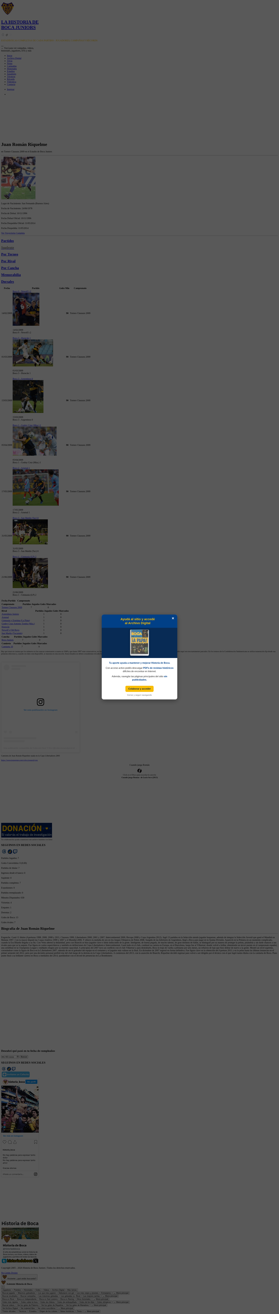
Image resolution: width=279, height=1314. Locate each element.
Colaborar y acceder (139, 689)
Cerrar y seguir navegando (139, 695)
